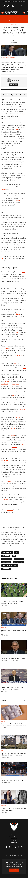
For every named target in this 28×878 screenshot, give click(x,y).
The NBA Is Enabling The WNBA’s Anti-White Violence (12, 781)
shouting (12, 429)
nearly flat (4, 384)
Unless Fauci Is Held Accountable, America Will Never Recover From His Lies (13, 659)
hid (2, 259)
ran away (9, 481)
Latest (3, 701)
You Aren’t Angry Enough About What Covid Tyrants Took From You (12, 602)
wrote (23, 272)
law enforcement (19, 559)
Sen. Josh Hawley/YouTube (9, 57)
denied (18, 314)
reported (22, 409)
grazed (13, 435)
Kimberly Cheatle (7, 559)
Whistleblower (6, 568)
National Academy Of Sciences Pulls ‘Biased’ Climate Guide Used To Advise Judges (13, 754)
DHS (16, 552)
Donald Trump (6, 555)
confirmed (10, 510)
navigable (15, 384)
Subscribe (14, 870)
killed (23, 114)
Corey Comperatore (7, 552)
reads (16, 332)
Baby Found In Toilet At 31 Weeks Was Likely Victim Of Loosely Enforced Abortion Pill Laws (13, 725)
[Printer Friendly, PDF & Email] (24, 95)
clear (24, 368)
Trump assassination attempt (9, 565)
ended (18, 200)
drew (16, 363)
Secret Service (6, 562)
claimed (19, 355)
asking (7, 348)
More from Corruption (9, 578)
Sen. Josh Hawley (18, 562)
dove (2, 440)
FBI (14, 555)
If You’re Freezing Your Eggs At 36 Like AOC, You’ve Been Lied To (13, 809)
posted (3, 189)
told (13, 395)
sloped (7, 382)
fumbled (23, 445)
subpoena (5, 499)
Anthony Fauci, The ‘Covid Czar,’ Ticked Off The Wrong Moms (13, 631)
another (14, 447)
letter (17, 130)
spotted (17, 417)
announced (4, 460)
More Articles (13, 84)
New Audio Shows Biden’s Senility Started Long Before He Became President (13, 688)
